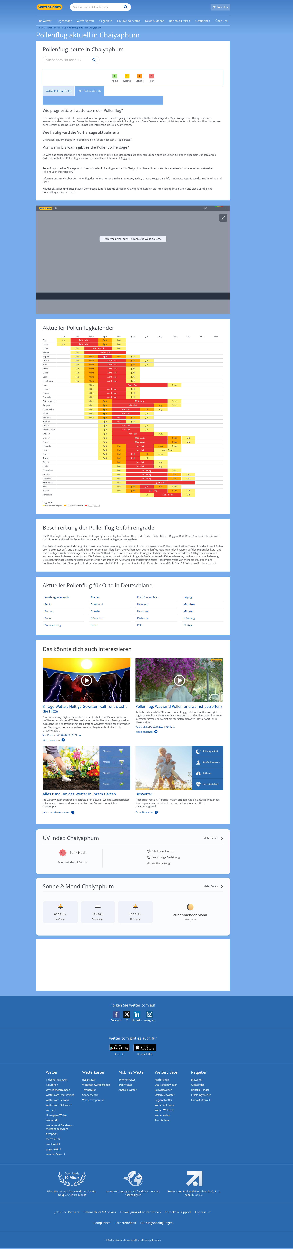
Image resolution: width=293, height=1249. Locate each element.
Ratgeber (199, 1072)
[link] (45, 20)
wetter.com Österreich (59, 1105)
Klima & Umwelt (200, 1100)
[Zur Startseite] (49, 7)
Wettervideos (166, 1072)
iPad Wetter (125, 1084)
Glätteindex (197, 1084)
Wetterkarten (93, 1072)
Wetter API (52, 1120)
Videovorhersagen (56, 1079)
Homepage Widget (56, 1115)
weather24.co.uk (55, 1154)
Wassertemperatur (93, 1100)
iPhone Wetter (127, 1079)
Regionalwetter (163, 1100)
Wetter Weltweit (164, 1110)
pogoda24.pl (53, 1149)
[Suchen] (125, 7)
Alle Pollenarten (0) (90, 91)
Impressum (203, 1212)
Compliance (101, 1223)
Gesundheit (49, 27)
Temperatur (89, 1089)
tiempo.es (51, 1133)
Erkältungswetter (201, 1094)
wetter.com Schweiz (57, 1100)
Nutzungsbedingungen (156, 1223)
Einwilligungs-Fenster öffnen (140, 1212)
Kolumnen (52, 1084)
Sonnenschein (90, 1094)
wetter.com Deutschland (60, 1094)
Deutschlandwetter (166, 1084)
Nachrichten (162, 1079)
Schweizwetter (163, 1089)
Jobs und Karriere (67, 1212)
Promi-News (162, 1120)
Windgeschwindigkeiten (96, 1084)
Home (39, 27)
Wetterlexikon (163, 1115)
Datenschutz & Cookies (99, 1212)
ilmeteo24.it (53, 1144)
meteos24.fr (53, 1139)
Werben (50, 1110)
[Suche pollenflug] (93, 60)
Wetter (52, 1072)
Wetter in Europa (164, 1105)
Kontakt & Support (178, 1212)
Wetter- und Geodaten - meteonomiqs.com (59, 1127)
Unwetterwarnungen (58, 1089)
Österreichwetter (164, 1094)
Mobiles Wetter (132, 1072)
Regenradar (89, 1079)
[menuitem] (45, 20)
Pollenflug (61, 27)
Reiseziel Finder (200, 1089)
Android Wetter (127, 1089)
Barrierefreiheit (125, 1223)
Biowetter (196, 1079)
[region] (133, 260)
